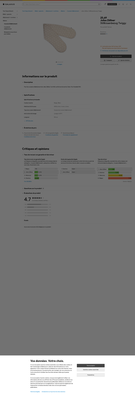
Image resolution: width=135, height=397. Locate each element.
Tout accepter (91, 365)
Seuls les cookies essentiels (90, 369)
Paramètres (90, 375)
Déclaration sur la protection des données (53, 391)
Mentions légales (35, 391)
